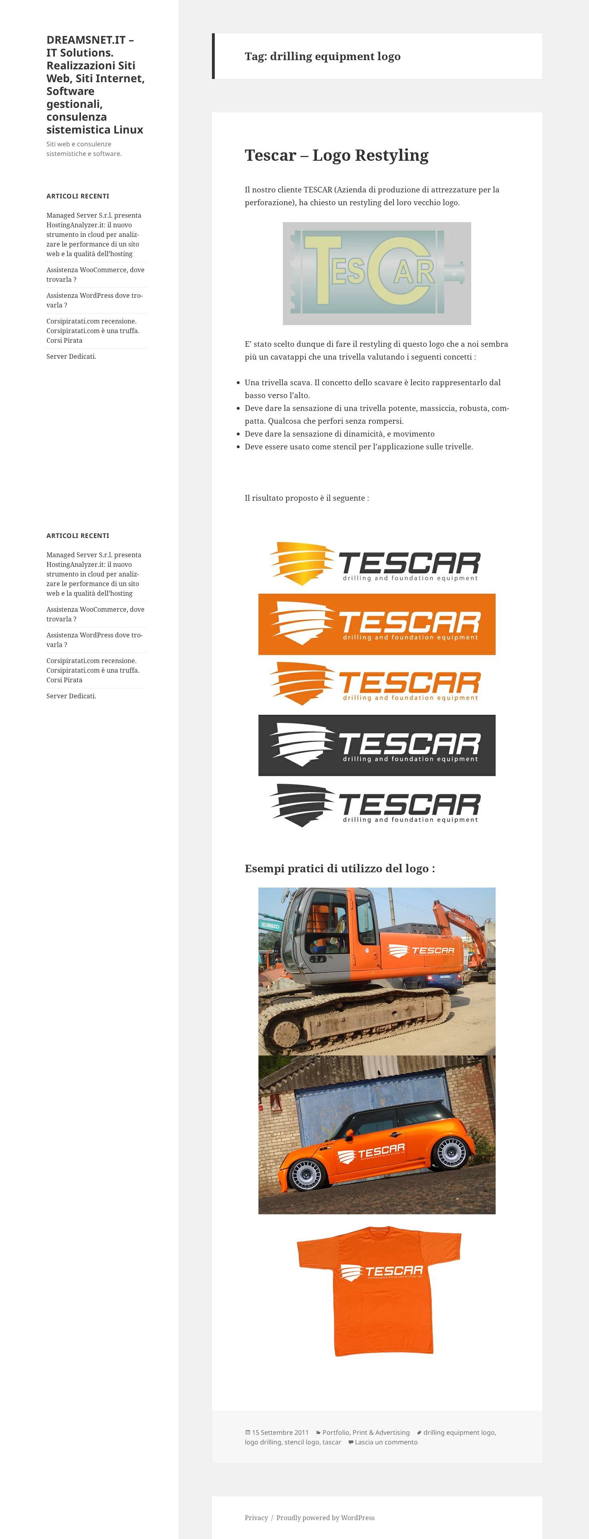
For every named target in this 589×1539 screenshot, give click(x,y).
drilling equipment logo (459, 1432)
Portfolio (336, 1432)
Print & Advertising (381, 1432)
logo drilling (263, 1442)
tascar (332, 1442)
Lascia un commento (386, 1442)
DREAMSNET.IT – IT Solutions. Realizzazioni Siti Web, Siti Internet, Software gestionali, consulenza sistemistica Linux (95, 84)
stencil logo (301, 1442)
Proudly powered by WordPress (325, 1517)
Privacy (256, 1517)
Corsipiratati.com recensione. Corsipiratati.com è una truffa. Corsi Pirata (92, 331)
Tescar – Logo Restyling (337, 154)
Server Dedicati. (71, 356)
